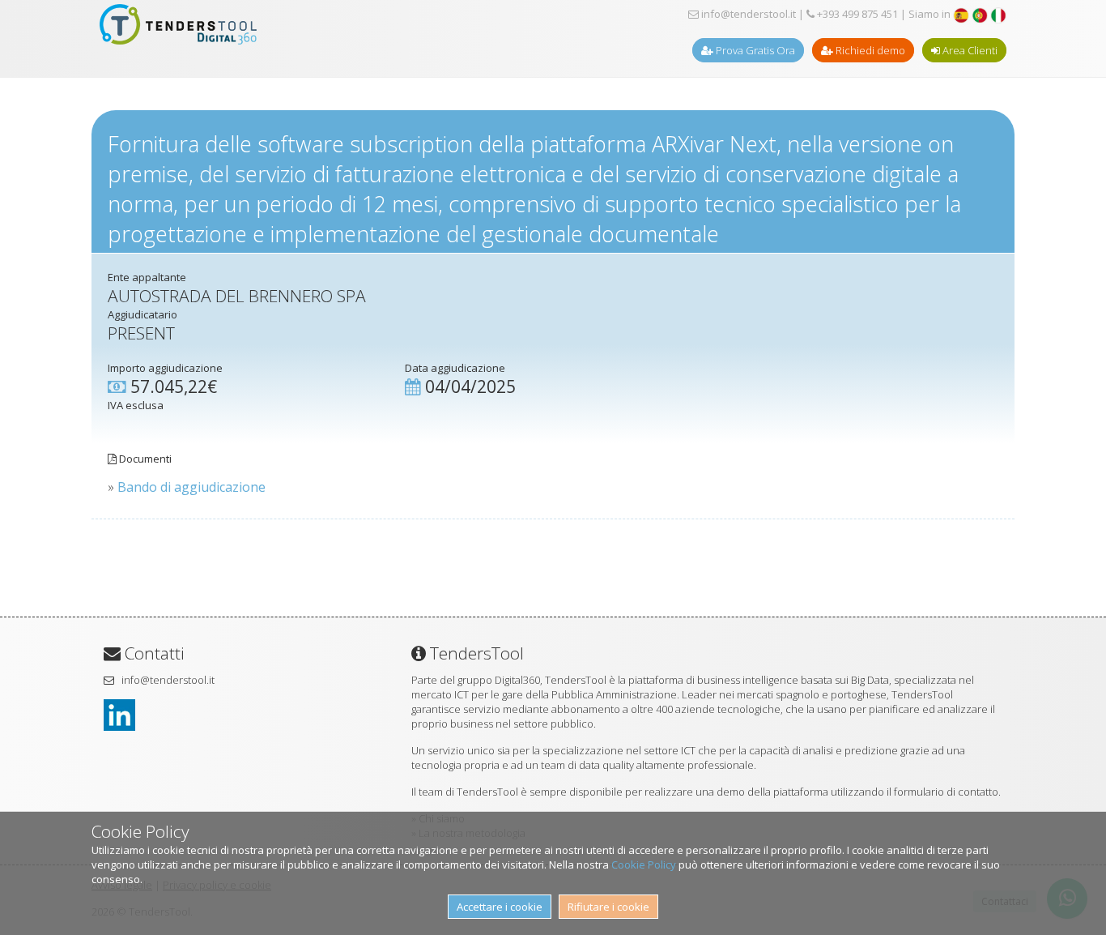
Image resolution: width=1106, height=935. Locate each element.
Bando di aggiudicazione (191, 487)
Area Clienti (969, 50)
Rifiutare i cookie (608, 906)
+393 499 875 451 (856, 13)
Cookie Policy (643, 864)
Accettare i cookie (499, 906)
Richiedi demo (869, 50)
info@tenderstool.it (747, 13)
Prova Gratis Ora (754, 50)
